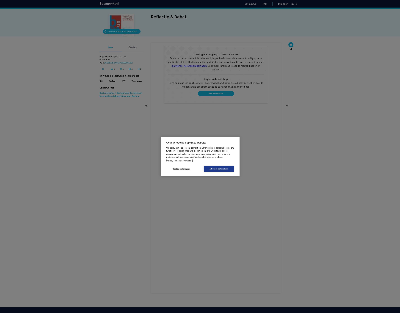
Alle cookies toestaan (219, 169)
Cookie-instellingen (181, 169)
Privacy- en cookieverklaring (179, 160)
